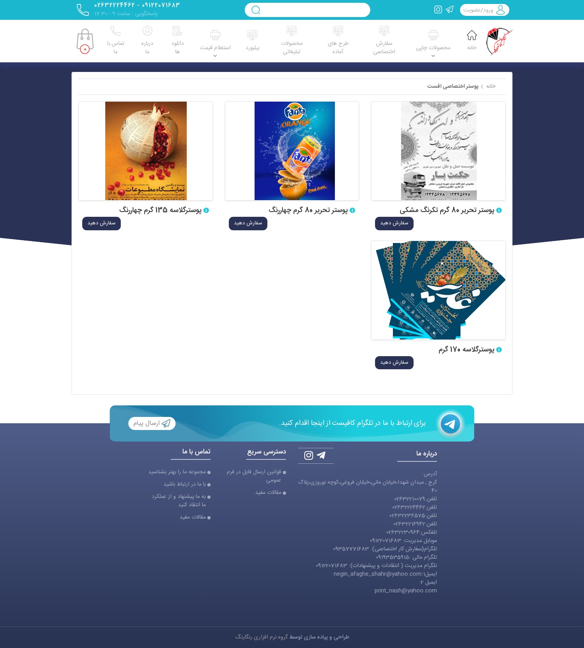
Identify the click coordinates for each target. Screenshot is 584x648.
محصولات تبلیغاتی (292, 48)
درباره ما (147, 48)
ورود (488, 10)
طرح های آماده (338, 48)
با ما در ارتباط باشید (184, 484)
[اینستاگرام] (438, 10)
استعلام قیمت (215, 48)
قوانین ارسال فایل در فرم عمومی (254, 476)
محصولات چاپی (433, 48)
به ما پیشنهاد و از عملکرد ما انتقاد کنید (179, 501)
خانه (471, 48)
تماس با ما (115, 48)
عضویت (472, 10)
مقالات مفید (268, 493)
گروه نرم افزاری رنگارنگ (261, 637)
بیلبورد (252, 48)
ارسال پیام (147, 423)
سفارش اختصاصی (384, 48)
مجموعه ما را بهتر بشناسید (177, 472)
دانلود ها (177, 48)
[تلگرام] (450, 10)
